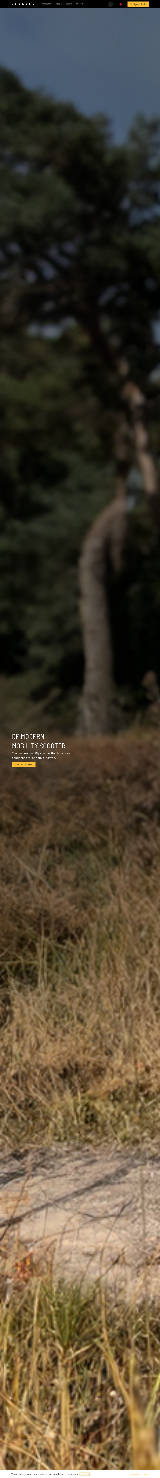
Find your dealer (138, 4)
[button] (111, 4)
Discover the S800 (23, 764)
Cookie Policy (84, 1474)
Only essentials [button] (134, 1474)
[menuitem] (47, 4)
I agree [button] (145, 1474)
